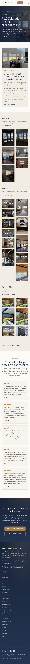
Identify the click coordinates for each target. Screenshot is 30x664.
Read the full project (9, 104)
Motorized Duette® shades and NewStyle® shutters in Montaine (14, 76)
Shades (4, 581)
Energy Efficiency (6, 610)
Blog (3, 636)
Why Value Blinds (6, 621)
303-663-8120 (16, 533)
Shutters (4, 586)
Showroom (4, 633)
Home (3, 11)
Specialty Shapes (6, 613)
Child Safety (5, 607)
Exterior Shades (6, 589)
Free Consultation (6, 642)
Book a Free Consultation (15, 528)
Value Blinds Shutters (12, 548)
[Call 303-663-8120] (24, 2)
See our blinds (16, 345)
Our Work (4, 627)
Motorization (5, 601)
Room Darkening (6, 604)
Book (20, 2)
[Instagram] (6, 571)
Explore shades (6, 195)
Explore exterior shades (8, 294)
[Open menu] (28, 2)
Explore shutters (6, 125)
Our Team (4, 630)
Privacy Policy (5, 658)
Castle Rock (5, 639)
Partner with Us (6, 624)
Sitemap (19, 658)
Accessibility (13, 658)
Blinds (3, 584)
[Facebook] (3, 571)
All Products (5, 592)
